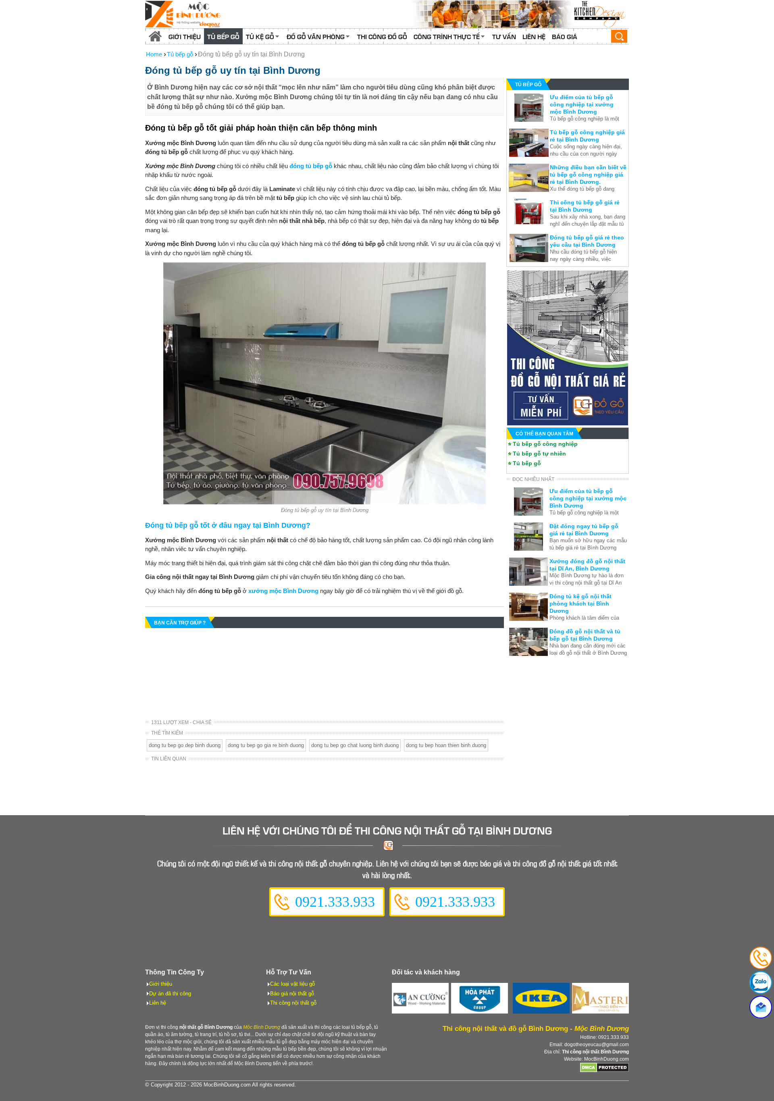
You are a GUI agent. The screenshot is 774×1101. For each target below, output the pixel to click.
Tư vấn (504, 36)
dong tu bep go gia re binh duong (266, 745)
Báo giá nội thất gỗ (292, 994)
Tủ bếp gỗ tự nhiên (539, 453)
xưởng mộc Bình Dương (283, 590)
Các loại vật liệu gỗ (292, 984)
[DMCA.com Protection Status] (604, 1071)
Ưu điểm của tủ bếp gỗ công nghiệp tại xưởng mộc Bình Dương (582, 104)
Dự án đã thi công (170, 994)
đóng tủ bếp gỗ (310, 165)
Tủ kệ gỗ (260, 36)
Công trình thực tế (447, 36)
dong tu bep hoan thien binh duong (446, 745)
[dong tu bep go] (567, 423)
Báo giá (564, 36)
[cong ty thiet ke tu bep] (520, 14)
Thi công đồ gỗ (382, 36)
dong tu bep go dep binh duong (185, 745)
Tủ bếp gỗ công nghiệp (545, 444)
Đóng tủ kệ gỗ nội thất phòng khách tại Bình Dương (580, 603)
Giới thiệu (185, 36)
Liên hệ (533, 36)
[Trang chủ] (155, 36)
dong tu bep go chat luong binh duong (355, 745)
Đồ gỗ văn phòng (316, 36)
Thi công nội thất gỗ (293, 1003)
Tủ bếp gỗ (223, 36)
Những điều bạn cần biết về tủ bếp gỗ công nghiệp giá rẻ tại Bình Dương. (588, 174)
